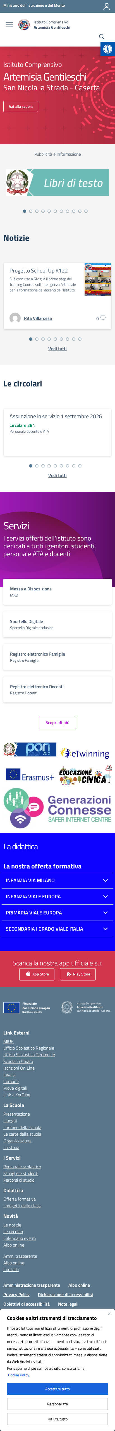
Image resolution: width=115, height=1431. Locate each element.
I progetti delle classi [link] (22, 1205)
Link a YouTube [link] (16, 1094)
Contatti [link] (11, 1269)
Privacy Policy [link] (16, 1294)
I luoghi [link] (10, 1120)
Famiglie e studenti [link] (20, 1173)
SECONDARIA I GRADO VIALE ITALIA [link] (44, 929)
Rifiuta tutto (58, 1419)
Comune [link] (11, 1081)
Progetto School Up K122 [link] (38, 270)
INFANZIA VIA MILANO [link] (30, 880)
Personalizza (57, 1404)
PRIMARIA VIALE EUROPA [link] (34, 912)
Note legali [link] (68, 1304)
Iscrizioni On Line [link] (19, 1068)
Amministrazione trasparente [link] (31, 1285)
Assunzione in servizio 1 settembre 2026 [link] (55, 416)
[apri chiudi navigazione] (9, 24)
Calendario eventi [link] (19, 1238)
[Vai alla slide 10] (80, 211)
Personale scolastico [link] (22, 1166)
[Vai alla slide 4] (43, 211)
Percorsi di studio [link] (18, 1180)
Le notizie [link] (12, 1224)
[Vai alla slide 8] (67, 211)
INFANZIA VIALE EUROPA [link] (33, 896)
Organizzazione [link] (17, 1140)
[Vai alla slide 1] (24, 211)
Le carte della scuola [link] (22, 1134)
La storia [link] (11, 1147)
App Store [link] (40, 974)
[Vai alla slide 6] (55, 211)
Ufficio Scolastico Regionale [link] (28, 1048)
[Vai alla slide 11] (86, 211)
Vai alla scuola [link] (21, 106)
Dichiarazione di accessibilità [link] (65, 1294)
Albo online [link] (13, 1245)
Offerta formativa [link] (19, 1199)
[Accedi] (107, 6)
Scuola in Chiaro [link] (18, 1061)
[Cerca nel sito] (101, 37)
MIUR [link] (8, 1041)
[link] (107, 49)
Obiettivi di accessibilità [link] (26, 1304)
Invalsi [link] (9, 1074)
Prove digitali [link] (15, 1088)
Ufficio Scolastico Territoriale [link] (29, 1054)
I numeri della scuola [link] (22, 1127)
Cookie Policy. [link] (19, 1375)
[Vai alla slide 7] (61, 211)
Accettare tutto (57, 1389)
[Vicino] (109, 1313)
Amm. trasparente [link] (20, 1256)
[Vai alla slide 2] (30, 211)
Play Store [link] (81, 974)
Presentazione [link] (16, 1114)
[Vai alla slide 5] (49, 211)
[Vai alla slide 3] (37, 211)
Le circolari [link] (13, 1231)
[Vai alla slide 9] (73, 211)
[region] (57, 1370)
